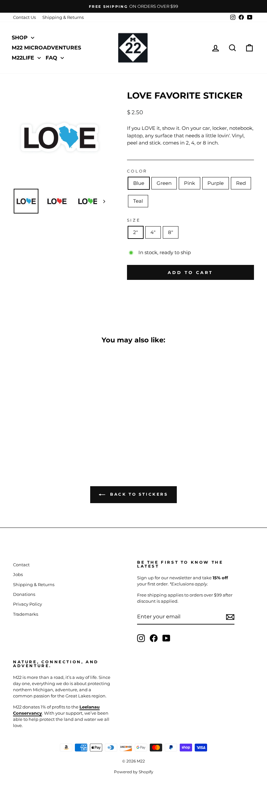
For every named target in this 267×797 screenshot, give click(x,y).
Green (164, 183)
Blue (138, 183)
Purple (215, 183)
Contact (21, 564)
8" (170, 232)
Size (133, 220)
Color (137, 171)
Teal (138, 201)
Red (241, 183)
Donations (24, 594)
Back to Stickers (138, 494)
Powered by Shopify (133, 771)
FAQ (52, 58)
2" (135, 232)
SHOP (20, 37)
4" (153, 232)
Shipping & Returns (63, 17)
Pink (189, 183)
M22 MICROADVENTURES (46, 48)
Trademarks (25, 614)
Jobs (18, 574)
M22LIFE (24, 58)
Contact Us (24, 17)
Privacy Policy (27, 604)
